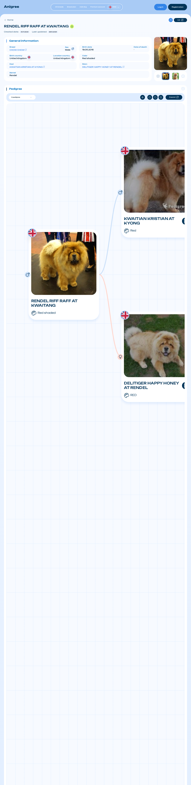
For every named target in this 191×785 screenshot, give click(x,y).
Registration (177, 7)
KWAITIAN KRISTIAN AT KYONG (26, 67)
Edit (178, 20)
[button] (77, 41)
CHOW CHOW (17, 50)
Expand (172, 97)
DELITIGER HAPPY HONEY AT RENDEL (102, 67)
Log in (160, 7)
